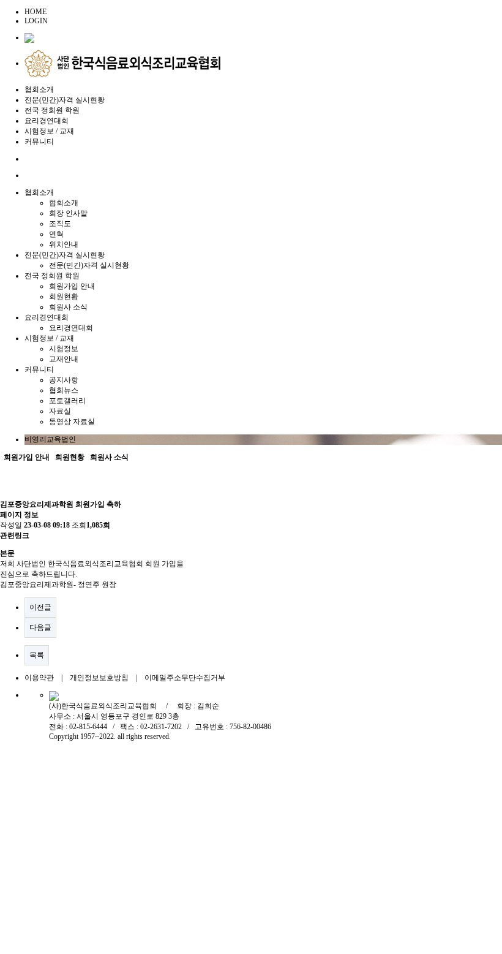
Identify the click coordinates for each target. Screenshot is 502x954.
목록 (36, 655)
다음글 (40, 627)
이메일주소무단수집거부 (184, 677)
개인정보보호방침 (99, 677)
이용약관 (39, 677)
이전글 (40, 607)
